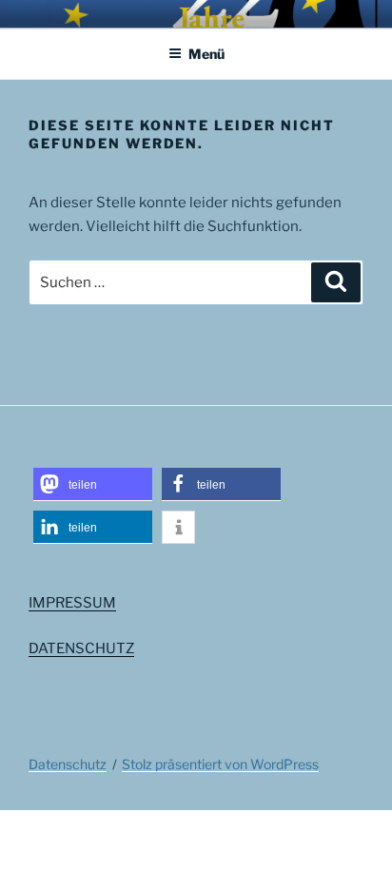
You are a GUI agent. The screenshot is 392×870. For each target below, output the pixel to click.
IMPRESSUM (72, 602)
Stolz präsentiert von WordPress (220, 764)
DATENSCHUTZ (81, 648)
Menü (206, 54)
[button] (92, 484)
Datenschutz (68, 764)
